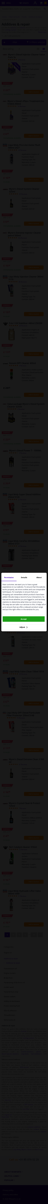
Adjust (22, 627)
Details (24, 577)
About (39, 577)
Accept (24, 619)
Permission (9, 577)
